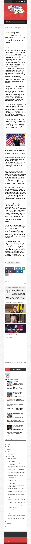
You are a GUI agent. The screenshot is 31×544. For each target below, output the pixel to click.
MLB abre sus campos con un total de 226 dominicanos (17, 394)
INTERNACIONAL (11, 262)
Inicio (16, 362)
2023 (8, 448)
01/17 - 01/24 (11, 456)
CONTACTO (15, 381)
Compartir (10, 268)
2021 (8, 451)
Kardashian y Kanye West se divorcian (16, 497)
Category (8, 372)
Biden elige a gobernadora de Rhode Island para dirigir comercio (18, 427)
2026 (8, 443)
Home (15, 538)
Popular (7, 369)
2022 (8, 449)
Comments (18, 369)
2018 (8, 524)
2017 (8, 526)
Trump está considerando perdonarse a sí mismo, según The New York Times (15, 37)
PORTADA (18, 262)
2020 (8, 521)
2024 (8, 446)
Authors (13, 369)
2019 (8, 523)
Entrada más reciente (10, 362)
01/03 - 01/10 (11, 458)
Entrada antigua (22, 362)
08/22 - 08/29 (11, 453)
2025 (8, 444)
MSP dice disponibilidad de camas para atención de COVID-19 (18, 415)
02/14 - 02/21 (11, 454)
